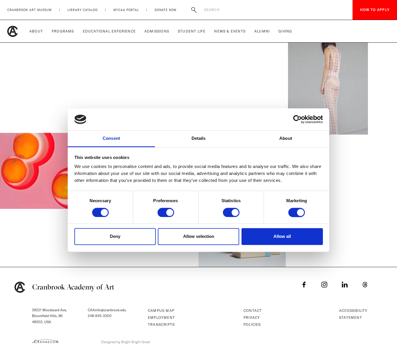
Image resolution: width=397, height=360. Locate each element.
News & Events (230, 31)
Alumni (262, 31)
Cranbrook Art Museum (29, 10)
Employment (161, 317)
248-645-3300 (100, 316)
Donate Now (165, 10)
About (36, 31)
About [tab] (285, 138)
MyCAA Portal (126, 10)
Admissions (156, 31)
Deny (115, 236)
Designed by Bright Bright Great (125, 342)
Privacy (252, 317)
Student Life (191, 31)
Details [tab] (199, 138)
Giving (285, 31)
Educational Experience (109, 31)
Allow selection (198, 236)
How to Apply (374, 10)
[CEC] (46, 341)
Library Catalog (82, 10)
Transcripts (161, 324)
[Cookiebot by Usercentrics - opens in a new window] (297, 119)
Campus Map (161, 310)
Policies (252, 324)
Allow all (282, 236)
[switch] (166, 212)
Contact (253, 310)
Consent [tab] (111, 138)
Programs (63, 31)
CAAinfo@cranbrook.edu (107, 310)
